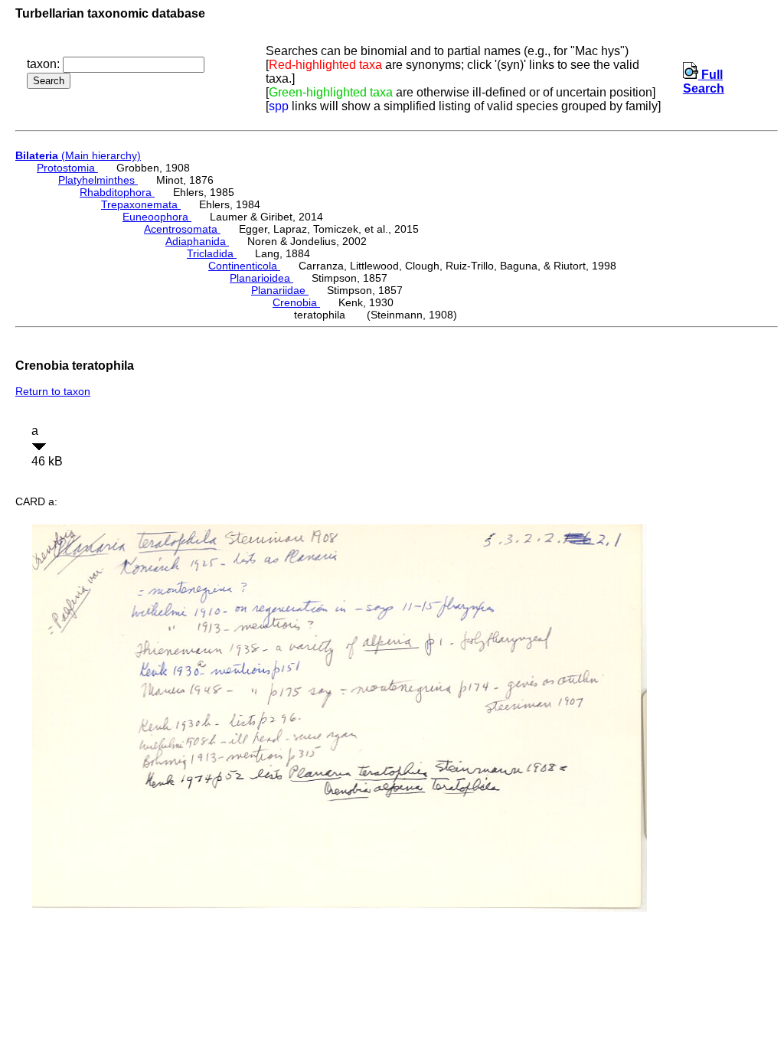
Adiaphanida (197, 241)
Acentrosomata (182, 229)
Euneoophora (156, 217)
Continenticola (244, 266)
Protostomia (67, 168)
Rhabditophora (117, 192)
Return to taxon (52, 391)
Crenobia (296, 302)
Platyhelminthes (98, 180)
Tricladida (212, 253)
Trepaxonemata (141, 204)
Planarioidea (261, 278)
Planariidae (280, 290)
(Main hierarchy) (78, 155)
